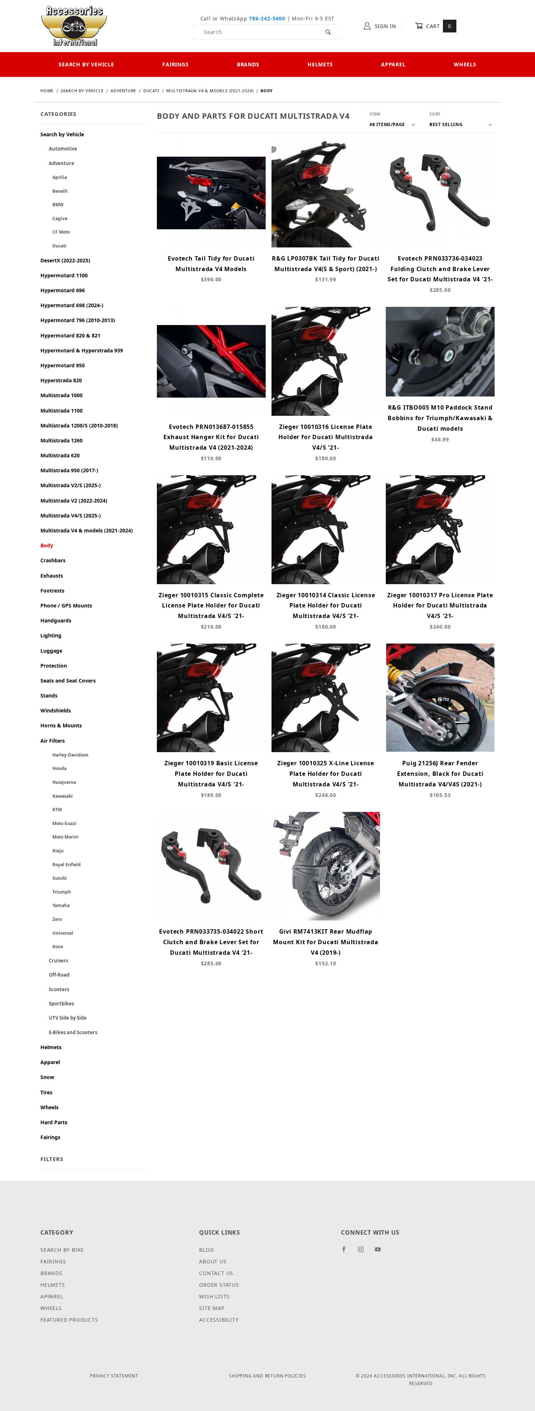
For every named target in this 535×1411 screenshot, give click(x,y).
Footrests (52, 590)
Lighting (51, 635)
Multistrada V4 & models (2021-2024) (86, 530)
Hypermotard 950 (62, 365)
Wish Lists (214, 1296)
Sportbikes (57, 1003)
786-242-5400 (267, 18)
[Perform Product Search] (328, 32)
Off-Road (55, 975)
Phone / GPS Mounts (66, 605)
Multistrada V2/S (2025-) (70, 485)
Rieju (52, 851)
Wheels (465, 64)
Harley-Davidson (64, 755)
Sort (435, 114)
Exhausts (51, 575)
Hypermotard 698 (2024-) (71, 305)
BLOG (206, 1249)
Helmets (320, 64)
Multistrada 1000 (61, 395)
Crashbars (53, 560)
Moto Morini (59, 837)
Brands (248, 64)
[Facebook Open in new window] (347, 1252)
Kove (51, 946)
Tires (46, 1092)
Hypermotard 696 (62, 290)
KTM (51, 809)
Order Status (219, 1284)
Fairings (175, 64)
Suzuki (53, 878)
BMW (52, 205)
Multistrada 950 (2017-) (69, 470)
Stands (49, 695)
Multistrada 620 (60, 455)
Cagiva (53, 218)
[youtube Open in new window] (381, 1252)
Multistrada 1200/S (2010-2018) (79, 425)
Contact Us (216, 1273)
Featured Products (69, 1319)
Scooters (54, 989)
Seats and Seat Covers (68, 680)
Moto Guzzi (58, 823)
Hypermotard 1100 (64, 275)
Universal (56, 933)
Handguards (55, 620)
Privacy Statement (114, 1376)
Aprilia (53, 177)
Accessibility (218, 1319)
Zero (51, 919)
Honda (53, 768)
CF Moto (55, 232)
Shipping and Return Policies (267, 1376)
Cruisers (54, 960)
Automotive (58, 148)
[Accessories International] (74, 25)
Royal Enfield (60, 864)
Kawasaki (56, 796)
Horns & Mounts (61, 725)
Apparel (393, 64)
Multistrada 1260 (61, 440)
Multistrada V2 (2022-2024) (73, 500)
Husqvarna (58, 782)
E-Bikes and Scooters (68, 1032)
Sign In (384, 26)
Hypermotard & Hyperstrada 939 (81, 350)
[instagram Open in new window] (364, 1252)
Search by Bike (62, 1249)
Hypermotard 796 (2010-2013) (77, 320)
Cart (437, 26)
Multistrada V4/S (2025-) (70, 515)
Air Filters (52, 740)
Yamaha (55, 905)
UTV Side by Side (63, 1018)
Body (46, 545)
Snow (47, 1077)
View (374, 114)
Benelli (54, 191)
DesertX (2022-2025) (65, 260)
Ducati (53, 246)
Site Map (211, 1308)
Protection (53, 665)
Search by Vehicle (86, 64)
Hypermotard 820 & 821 (70, 335)
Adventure (57, 163)
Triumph (55, 892)
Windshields (55, 710)
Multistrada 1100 (61, 410)
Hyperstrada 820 (61, 380)
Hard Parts (53, 1122)
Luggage (51, 650)
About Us (212, 1261)
